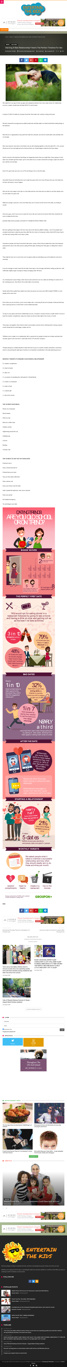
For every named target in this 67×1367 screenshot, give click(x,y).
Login (62, 1029)
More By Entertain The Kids (33, 939)
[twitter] (26, 60)
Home (6, 37)
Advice (7, 1199)
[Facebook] (30, 1281)
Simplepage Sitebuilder (48, 1361)
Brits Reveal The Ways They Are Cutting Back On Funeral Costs (16, 930)
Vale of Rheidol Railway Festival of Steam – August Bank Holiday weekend (30, 29)
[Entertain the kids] (33, 2)
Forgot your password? (9, 1031)
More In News (32, 941)
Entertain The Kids (11, 51)
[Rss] (36, 1281)
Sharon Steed (7, 1204)
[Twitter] (33, 1281)
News (11, 37)
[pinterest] (36, 60)
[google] (31, 60)
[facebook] (21, 60)
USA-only (14, 44)
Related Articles (32, 937)
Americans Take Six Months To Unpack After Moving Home (52, 930)
